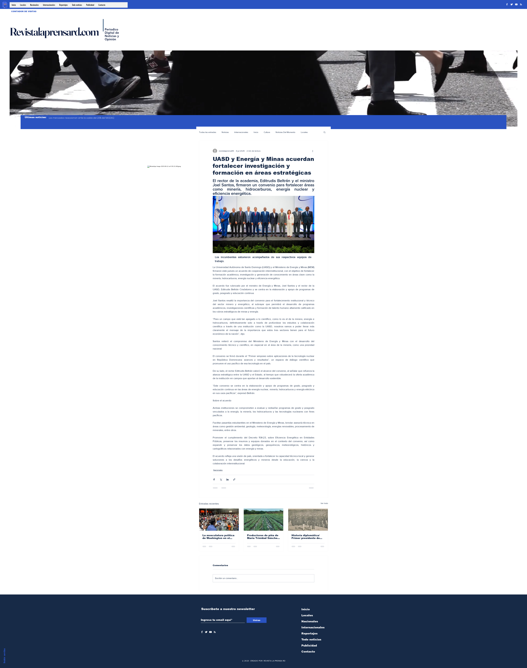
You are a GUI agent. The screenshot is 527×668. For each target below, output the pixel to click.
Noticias (225, 132)
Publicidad (309, 625)
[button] (324, 132)
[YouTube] (516, 4)
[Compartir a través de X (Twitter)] (220, 479)
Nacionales (218, 470)
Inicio (256, 132)
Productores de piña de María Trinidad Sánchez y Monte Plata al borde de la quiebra (263, 536)
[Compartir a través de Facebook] (214, 479)
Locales (304, 132)
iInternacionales (241, 132)
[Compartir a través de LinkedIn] (227, 479)
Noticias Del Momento (285, 132)
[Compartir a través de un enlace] (234, 479)
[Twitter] (511, 4)
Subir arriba (4, 655)
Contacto (308, 631)
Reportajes (309, 613)
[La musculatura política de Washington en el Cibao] (219, 519)
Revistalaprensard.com (54, 31)
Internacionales (313, 607)
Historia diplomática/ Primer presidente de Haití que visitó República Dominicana (306, 536)
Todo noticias (311, 619)
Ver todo (324, 503)
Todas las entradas (207, 132)
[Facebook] (506, 4)
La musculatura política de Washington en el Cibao (218, 536)
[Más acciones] (312, 151)
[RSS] (520, 4)
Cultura (267, 132)
